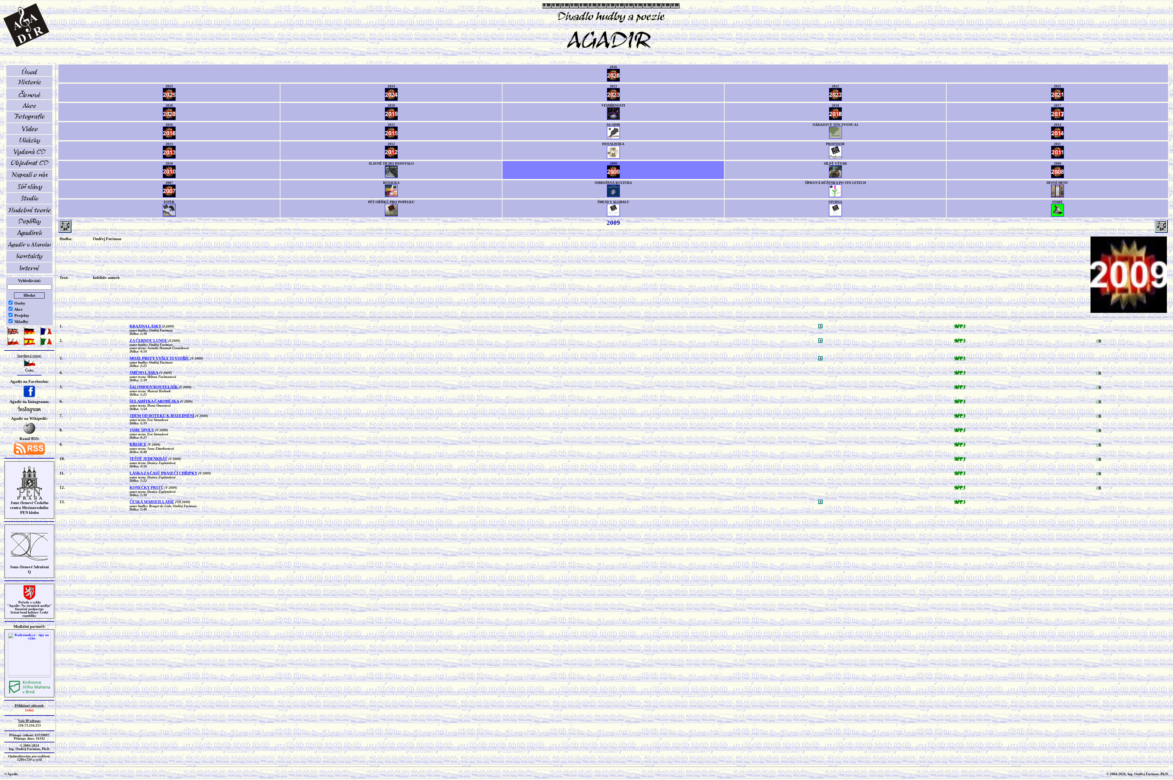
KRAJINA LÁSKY (145, 326)
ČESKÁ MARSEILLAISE (152, 502)
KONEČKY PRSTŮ (146, 487)
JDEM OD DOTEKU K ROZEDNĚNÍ (162, 415)
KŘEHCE (138, 444)
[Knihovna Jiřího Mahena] (29, 692)
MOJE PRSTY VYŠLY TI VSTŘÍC (159, 358)
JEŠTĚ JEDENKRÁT (148, 458)
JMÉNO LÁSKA (144, 372)
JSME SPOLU (142, 430)
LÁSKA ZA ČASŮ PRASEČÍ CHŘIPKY (163, 473)
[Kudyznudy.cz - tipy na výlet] (29, 674)
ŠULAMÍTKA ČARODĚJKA (154, 401)
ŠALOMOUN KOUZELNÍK (154, 387)
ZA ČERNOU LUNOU (148, 340)
